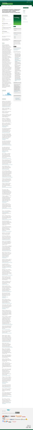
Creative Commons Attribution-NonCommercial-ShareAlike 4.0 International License (17, 49)
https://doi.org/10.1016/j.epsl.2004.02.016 (6, 158)
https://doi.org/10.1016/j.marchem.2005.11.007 (7, 262)
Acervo (5, 7)
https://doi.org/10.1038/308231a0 (5, 169)
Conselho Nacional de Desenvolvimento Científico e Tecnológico (18, 99)
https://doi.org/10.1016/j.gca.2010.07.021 (6, 341)
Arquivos (6, 5)
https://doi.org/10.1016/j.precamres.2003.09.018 (7, 324)
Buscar (29, 5)
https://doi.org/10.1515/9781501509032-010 (6, 291)
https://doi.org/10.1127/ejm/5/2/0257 (6, 132)
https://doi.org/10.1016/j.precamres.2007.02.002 (7, 164)
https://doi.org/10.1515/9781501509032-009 (6, 231)
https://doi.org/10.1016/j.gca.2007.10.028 (6, 106)
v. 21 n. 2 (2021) (7, 7)
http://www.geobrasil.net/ (6, 212)
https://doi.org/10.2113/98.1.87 (5, 284)
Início (3, 7)
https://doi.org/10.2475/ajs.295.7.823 (7, 250)
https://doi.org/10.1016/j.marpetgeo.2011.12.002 (7, 347)
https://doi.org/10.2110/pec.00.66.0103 (6, 375)
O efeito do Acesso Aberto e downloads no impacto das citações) (18, 80)
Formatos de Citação (17, 92)
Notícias (9, 5)
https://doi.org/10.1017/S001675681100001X (7, 219)
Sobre (12, 5)
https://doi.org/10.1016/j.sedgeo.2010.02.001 (7, 303)
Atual (3, 5)
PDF (14, 26)
